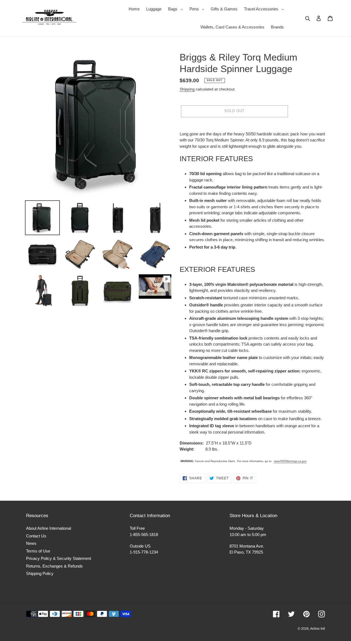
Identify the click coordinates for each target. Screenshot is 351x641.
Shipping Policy (39, 573)
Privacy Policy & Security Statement (58, 558)
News (31, 543)
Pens (198, 8)
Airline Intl (317, 629)
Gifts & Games (224, 9)
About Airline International (48, 528)
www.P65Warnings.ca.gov (290, 461)
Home (134, 9)
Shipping (187, 89)
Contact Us (36, 536)
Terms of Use (38, 551)
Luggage (154, 9)
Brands (277, 27)
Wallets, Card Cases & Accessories (232, 27)
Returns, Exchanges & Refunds (54, 566)
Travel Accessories (265, 8)
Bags (177, 8)
